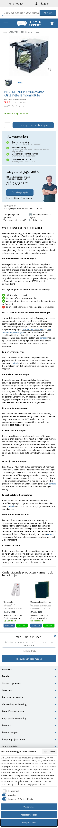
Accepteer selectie (29, 814)
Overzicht (50, 751)
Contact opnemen (11, 683)
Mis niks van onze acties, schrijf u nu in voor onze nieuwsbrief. (29, 644)
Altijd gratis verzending (14, 718)
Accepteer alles (29, 822)
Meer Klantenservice (13, 711)
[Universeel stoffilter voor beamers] (42, 589)
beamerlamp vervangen (33, 329)
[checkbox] (10, 791)
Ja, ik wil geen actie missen (29, 658)
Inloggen (43, 3)
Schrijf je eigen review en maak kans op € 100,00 (23, 208)
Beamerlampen (10, 732)
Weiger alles (29, 807)
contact (43, 338)
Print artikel (38, 220)
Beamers (7, 725)
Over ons (7, 690)
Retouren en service (12, 697)
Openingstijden (10, 746)
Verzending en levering (14, 704)
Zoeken (48, 12)
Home (4, 32)
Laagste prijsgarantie (13, 739)
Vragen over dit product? (15, 220)
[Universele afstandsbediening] (15, 589)
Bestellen (7, 669)
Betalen (6, 676)
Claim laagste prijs (20, 192)
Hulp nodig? (15, 3)
